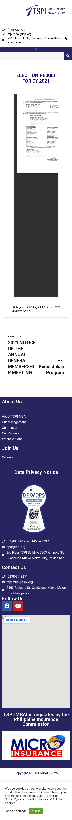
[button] (36, 49)
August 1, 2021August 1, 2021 (32, 307)
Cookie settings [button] (16, 811)
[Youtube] (18, 606)
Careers (7, 457)
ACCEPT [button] (36, 810)
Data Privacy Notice (36, 472)
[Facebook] (7, 606)
